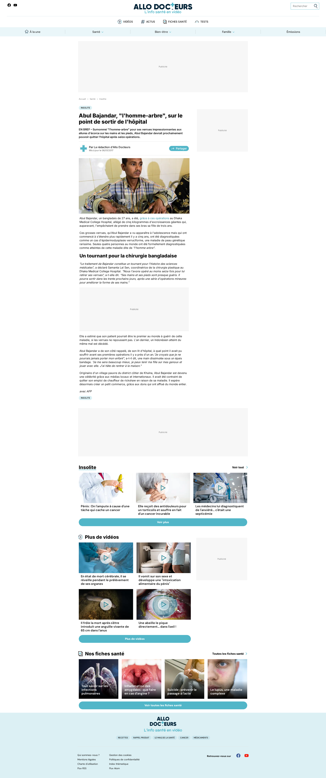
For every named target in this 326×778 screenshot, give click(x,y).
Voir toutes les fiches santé (163, 705)
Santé (96, 32)
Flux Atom (114, 768)
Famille (226, 32)
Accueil (82, 99)
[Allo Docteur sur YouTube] (246, 755)
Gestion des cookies (120, 755)
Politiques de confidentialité (124, 759)
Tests (204, 21)
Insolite (102, 99)
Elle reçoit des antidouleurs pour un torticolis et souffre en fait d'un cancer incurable (162, 510)
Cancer (184, 737)
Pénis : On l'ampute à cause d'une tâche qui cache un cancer (105, 508)
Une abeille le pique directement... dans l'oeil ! (157, 625)
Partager (181, 148)
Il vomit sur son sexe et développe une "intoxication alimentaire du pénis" (160, 580)
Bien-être (161, 32)
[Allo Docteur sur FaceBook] (9, 5)
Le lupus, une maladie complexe (226, 691)
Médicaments (201, 737)
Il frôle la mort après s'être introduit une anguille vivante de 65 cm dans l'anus (105, 626)
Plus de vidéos (102, 537)
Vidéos (128, 21)
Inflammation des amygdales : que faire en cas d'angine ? (140, 689)
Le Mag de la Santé (165, 737)
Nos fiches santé (104, 653)
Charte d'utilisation (87, 763)
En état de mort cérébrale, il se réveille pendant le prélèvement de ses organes (105, 580)
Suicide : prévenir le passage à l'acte (182, 691)
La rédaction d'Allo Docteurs (112, 147)
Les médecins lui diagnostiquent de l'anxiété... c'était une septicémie (219, 510)
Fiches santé (177, 21)
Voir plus (163, 522)
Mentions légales (86, 759)
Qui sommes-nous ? (88, 755)
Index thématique (118, 763)
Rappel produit (141, 737)
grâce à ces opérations (154, 218)
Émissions (293, 32)
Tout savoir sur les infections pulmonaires (95, 689)
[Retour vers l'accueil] (163, 8)
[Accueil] (163, 724)
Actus (150, 21)
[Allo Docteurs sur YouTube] (15, 5)
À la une (35, 32)
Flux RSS (81, 768)
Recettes (123, 737)
